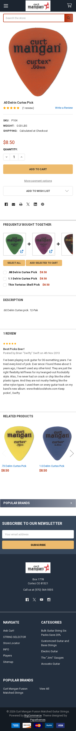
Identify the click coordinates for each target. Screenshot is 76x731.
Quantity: (10, 149)
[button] (38, 191)
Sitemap (8, 661)
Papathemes (37, 719)
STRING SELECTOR (14, 637)
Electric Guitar (49, 651)
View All (44, 688)
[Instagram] (49, 600)
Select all (14, 263)
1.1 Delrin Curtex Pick (22, 278)
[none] (38, 62)
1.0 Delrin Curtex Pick (51, 466)
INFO (6, 649)
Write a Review (64, 107)
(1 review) (28, 108)
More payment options (38, 180)
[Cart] (70, 5)
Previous (4, 453)
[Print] (21, 204)
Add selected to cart (44, 263)
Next (72, 453)
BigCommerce (33, 715)
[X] (28, 204)
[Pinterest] (42, 204)
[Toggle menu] (6, 6)
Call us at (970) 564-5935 (38, 589)
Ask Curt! (8, 630)
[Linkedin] (35, 204)
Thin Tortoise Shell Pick (24, 284)
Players (7, 655)
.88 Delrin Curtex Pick (22, 272)
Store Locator (11, 643)
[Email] (13, 204)
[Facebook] (6, 204)
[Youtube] (42, 600)
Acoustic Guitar (50, 663)
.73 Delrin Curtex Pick (13, 466)
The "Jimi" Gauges (52, 657)
